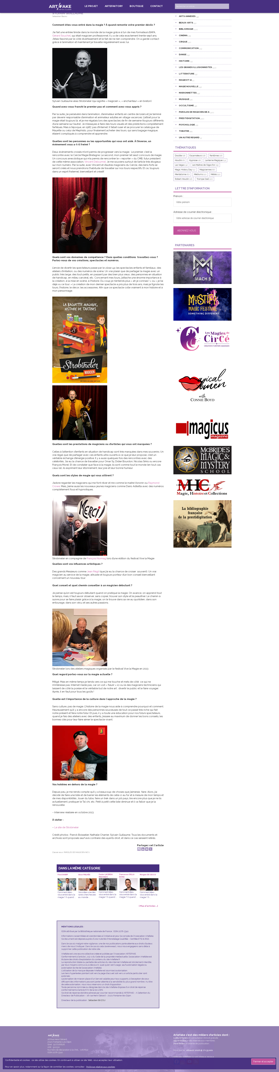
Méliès (215, 174)
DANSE (182, 54)
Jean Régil (93, 571)
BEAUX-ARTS (186, 22)
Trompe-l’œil (205, 179)
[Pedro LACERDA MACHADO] (108, 880)
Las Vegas (181, 165)
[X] (150, 849)
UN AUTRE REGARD (189, 137)
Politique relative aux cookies (100, 1066)
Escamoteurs (197, 155)
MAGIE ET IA (185, 80)
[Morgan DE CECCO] (149, 880)
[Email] (146, 849)
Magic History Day (185, 169)
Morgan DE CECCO (148, 875)
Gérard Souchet (61, 35)
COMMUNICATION (189, 48)
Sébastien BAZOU (96, 1000)
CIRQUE (183, 41)
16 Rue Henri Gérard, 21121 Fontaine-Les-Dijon (59, 1040)
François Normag (96, 558)
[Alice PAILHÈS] (87, 880)
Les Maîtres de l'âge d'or (205, 165)
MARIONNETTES (188, 92)
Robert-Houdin (183, 179)
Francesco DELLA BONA (126, 875)
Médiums (200, 174)
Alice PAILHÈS (84, 875)
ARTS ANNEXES (187, 16)
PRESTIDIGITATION (189, 118)
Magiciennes (207, 169)
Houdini (180, 160)
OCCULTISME (186, 105)
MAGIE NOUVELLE (188, 86)
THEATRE (184, 131)
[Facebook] (139, 849)
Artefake (60, 6)
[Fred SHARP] (67, 880)
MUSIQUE (184, 99)
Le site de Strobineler (66, 827)
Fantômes (216, 155)
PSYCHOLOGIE (187, 124)
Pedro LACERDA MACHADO (106, 875)
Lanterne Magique (215, 160)
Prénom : (178, 196)
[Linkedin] (143, 849)
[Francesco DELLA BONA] (128, 880)
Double (180, 155)
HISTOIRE (184, 61)
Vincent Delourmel (95, 161)
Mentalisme (182, 174)
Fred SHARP (63, 875)
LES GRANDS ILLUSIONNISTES (195, 67)
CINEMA (183, 35)
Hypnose (195, 160)
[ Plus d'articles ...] (148, 906)
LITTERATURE (186, 73)
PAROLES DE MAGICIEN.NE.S (76, 852)
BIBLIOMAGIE (186, 29)
